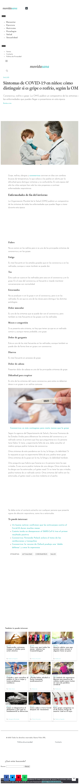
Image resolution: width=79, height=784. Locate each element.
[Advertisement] (42, 112)
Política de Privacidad (13, 56)
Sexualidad (12, 38)
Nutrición (11, 28)
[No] (62, 782)
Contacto (9, 54)
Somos (8, 51)
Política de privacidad (24, 742)
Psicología (11, 31)
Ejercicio (10, 25)
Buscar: (3, 766)
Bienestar (11, 22)
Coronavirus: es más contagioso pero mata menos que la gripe (39, 428)
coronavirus (34, 176)
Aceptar (44, 782)
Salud (9, 35)
